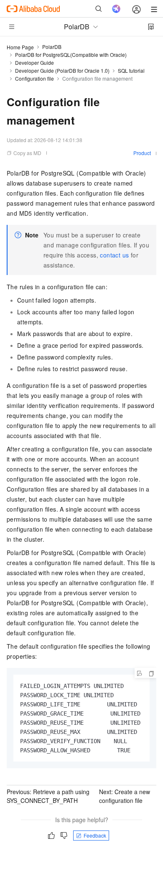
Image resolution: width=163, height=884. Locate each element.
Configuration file (34, 78)
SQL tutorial (131, 70)
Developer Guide (34, 62)
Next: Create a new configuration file (124, 796)
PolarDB (51, 46)
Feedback (95, 835)
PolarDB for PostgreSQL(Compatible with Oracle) (71, 54)
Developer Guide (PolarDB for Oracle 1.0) (62, 70)
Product (142, 152)
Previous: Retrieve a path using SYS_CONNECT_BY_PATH (48, 796)
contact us (114, 255)
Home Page (20, 47)
